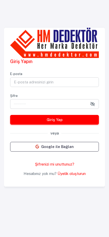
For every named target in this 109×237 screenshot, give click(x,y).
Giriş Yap (55, 119)
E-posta (16, 74)
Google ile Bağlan (57, 146)
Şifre (14, 96)
